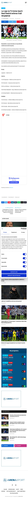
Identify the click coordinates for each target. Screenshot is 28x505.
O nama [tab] (23, 232)
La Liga (3, 8)
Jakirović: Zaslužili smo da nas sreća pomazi (11, 301)
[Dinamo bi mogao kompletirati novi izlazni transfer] (14, 334)
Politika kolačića (14, 493)
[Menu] (26, 2)
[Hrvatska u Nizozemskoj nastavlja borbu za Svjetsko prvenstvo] (5, 416)
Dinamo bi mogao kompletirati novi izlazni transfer (13, 343)
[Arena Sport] (6, 2)
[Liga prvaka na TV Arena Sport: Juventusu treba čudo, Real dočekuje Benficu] (14, 312)
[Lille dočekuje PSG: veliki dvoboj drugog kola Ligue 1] (5, 438)
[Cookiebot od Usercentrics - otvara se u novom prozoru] (21, 229)
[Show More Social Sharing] (25, 22)
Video (21, 489)
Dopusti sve (14, 271)
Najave (5, 489)
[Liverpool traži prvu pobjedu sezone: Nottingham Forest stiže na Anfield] (5, 423)
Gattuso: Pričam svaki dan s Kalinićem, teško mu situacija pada (20, 211)
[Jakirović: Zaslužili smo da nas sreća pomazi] (14, 292)
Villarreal (17, 197)
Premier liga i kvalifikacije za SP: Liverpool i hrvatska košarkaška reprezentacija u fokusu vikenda (18, 430)
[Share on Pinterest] (20, 22)
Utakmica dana (11, 489)
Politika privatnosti (11, 491)
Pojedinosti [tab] (14, 232)
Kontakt (3, 491)
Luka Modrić (4, 197)
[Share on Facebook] (5, 22)
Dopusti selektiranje (14, 275)
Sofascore (11, 187)
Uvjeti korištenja (21, 491)
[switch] (25, 258)
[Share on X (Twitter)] (12, 22)
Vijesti (17, 489)
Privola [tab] (5, 232)
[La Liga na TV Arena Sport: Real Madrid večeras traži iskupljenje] (14, 32)
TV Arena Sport (5, 18)
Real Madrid (11, 197)
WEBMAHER (20, 496)
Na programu (14, 351)
